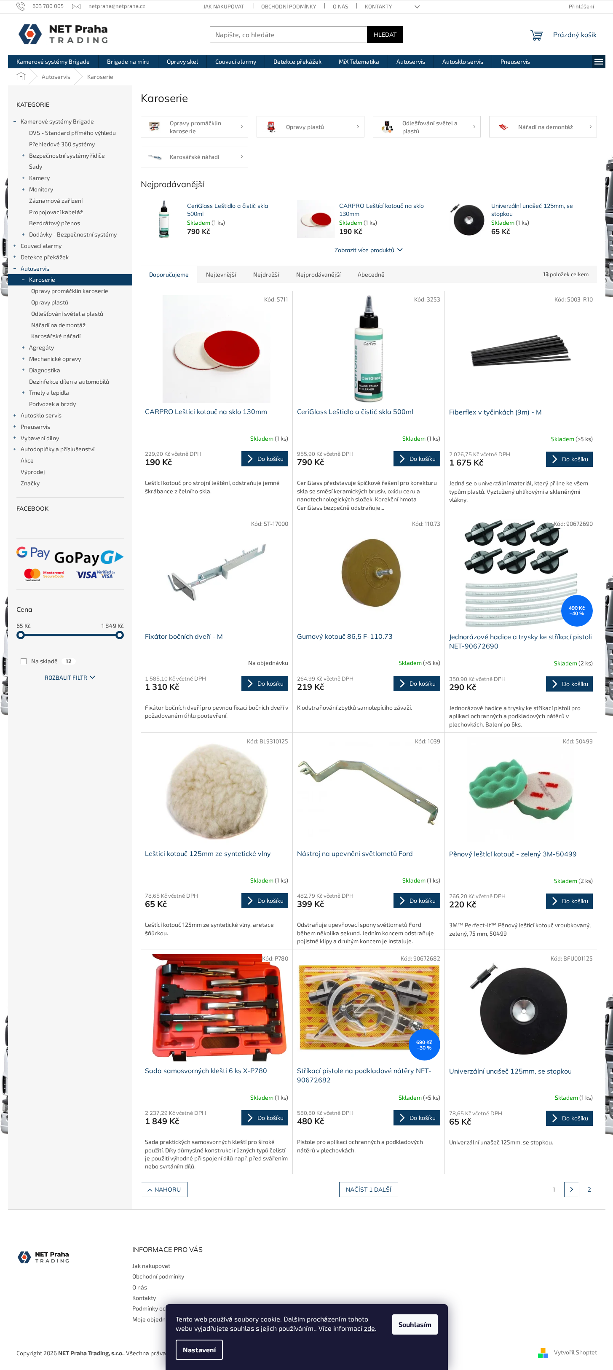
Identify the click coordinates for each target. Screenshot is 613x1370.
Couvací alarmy (41, 245)
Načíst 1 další (368, 1189)
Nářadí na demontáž (58, 324)
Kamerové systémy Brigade (57, 121)
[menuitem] (53, 61)
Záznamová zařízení (56, 200)
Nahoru (168, 1189)
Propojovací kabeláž (56, 211)
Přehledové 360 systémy (62, 144)
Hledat (385, 34)
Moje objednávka (155, 1319)
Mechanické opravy (55, 358)
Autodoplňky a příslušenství (57, 448)
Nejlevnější (221, 274)
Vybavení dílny (40, 437)
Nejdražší (266, 274)
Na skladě (51, 661)
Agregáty (41, 347)
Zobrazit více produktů (364, 250)
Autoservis (35, 268)
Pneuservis (35, 426)
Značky (30, 483)
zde (369, 1328)
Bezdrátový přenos (54, 222)
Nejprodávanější (318, 274)
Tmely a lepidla (49, 392)
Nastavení (199, 1350)
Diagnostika (44, 370)
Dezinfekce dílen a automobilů (69, 381)
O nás (340, 6)
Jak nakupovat (223, 6)
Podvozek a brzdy (52, 403)
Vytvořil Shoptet (575, 1352)
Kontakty (378, 6)
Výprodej (33, 471)
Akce (27, 460)
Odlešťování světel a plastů (67, 313)
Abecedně (371, 274)
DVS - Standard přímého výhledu (72, 132)
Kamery (39, 177)
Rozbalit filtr (66, 677)
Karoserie (42, 279)
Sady (35, 166)
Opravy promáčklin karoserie (69, 290)
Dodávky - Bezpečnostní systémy (73, 234)
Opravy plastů (49, 302)
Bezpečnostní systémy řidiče (67, 155)
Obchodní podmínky (288, 6)
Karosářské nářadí (55, 335)
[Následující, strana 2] (571, 1189)
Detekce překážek (45, 257)
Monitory (41, 189)
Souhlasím (415, 1324)
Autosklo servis (41, 415)
